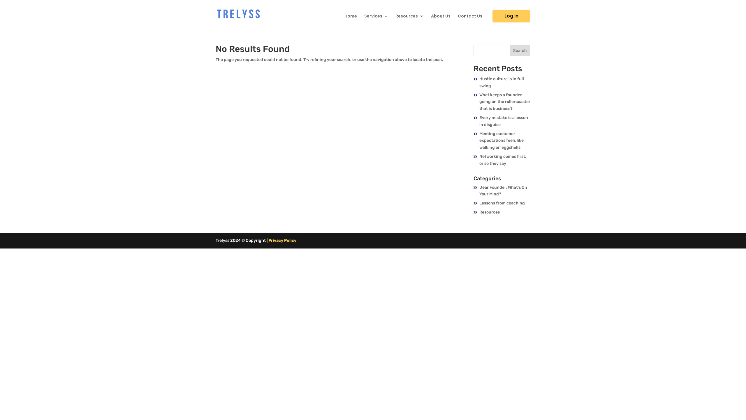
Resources (406, 16)
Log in (511, 16)
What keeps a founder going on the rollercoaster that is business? (504, 101)
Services (373, 16)
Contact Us (470, 16)
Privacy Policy (282, 240)
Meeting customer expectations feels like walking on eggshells (501, 140)
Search (520, 50)
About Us (441, 16)
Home (350, 16)
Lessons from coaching (502, 203)
